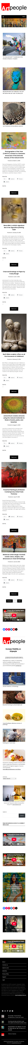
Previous (9, 601)
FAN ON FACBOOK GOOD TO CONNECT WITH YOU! (14, 823)
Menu (23, 16)
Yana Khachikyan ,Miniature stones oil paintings (12, 724)
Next (19, 601)
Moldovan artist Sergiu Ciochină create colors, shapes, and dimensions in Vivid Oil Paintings (14, 557)
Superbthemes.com (16, 1043)
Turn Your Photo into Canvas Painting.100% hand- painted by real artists (14, 887)
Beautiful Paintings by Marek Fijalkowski (12, 704)
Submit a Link (5, 968)
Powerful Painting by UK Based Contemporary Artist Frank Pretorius (14, 492)
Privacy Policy (5, 974)
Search (5, 812)
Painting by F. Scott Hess (9, 743)
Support (4, 977)
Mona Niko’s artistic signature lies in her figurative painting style (14, 227)
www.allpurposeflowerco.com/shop (12, 769)
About (3, 962)
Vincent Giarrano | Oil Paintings (10, 686)
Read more (14, 192)
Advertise (4, 971)
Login (3, 980)
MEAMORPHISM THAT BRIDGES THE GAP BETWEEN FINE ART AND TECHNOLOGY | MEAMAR (17, 1028)
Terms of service (12, 1034)
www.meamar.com (16, 804)
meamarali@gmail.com (20, 995)
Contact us (5, 965)
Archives (5, 777)
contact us (18, 665)
